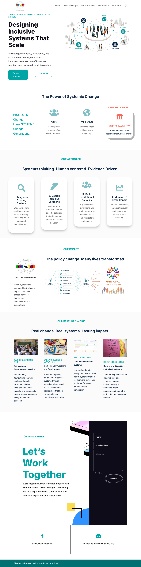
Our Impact (103, 6)
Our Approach (88, 6)
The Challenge (71, 6)
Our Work (116, 6)
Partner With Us (16, 75)
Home (57, 6)
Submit (113, 478)
